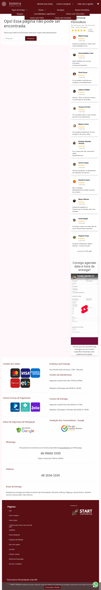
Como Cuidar (13, 520)
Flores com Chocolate (75, 14)
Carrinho (11, 549)
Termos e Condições (15, 564)
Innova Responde (14, 535)
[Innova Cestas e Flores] (12, 4)
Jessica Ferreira (84, 107)
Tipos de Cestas (18, 10)
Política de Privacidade (16, 559)
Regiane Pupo (83, 236)
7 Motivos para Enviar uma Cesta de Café (20, 526)
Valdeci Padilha (84, 90)
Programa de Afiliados (16, 540)
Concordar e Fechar (52, 587)
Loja (10, 511)
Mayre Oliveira (83, 199)
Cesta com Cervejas (63, 18)
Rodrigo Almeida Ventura (84, 142)
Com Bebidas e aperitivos (44, 14)
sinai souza (82, 72)
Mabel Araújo (83, 36)
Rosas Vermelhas (82, 10)
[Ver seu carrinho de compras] (98, 4)
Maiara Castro (83, 124)
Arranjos (60, 10)
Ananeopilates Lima (85, 53)
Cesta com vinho (37, 18)
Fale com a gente (85, 4)
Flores (40, 10)
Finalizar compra (14, 554)
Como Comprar (64, 4)
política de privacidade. (88, 584)
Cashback (12, 530)
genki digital (83, 218)
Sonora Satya (83, 163)
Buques (20, 14)
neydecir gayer (84, 180)
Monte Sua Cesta (45, 4)
